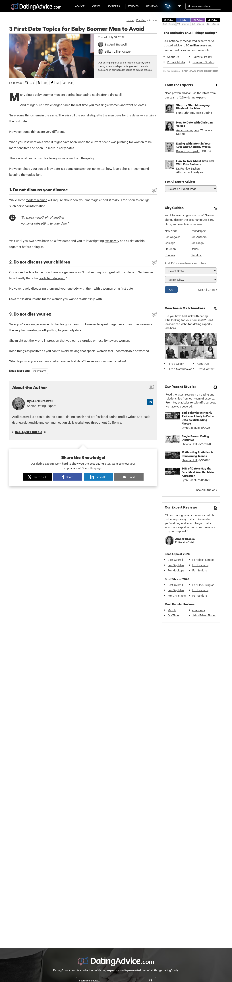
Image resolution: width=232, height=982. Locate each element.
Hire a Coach (176, 363)
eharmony (198, 610)
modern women (36, 200)
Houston (170, 249)
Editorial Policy (202, 57)
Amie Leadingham (187, 130)
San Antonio (199, 237)
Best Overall (175, 559)
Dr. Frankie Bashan (188, 168)
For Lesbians (200, 565)
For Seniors (199, 570)
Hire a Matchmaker (180, 369)
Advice (80, 6)
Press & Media (176, 62)
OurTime (173, 615)
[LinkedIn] (150, 402)
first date (127, 288)
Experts (114, 6)
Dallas (194, 249)
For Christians (177, 595)
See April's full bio (28, 432)
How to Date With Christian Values (194, 124)
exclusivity (112, 240)
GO (171, 289)
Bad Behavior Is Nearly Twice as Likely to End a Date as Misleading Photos (198, 418)
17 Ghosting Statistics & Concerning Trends (197, 454)
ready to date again (52, 278)
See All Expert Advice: (180, 182)
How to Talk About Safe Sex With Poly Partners (195, 162)
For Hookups (176, 570)
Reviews (152, 6)
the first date (18, 121)
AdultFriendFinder (204, 615)
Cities (96, 6)
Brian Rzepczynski (187, 151)
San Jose (196, 255)
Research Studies (203, 62)
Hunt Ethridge (185, 112)
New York (171, 231)
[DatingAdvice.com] (36, 7)
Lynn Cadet (189, 427)
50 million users (196, 45)
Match (172, 610)
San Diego (197, 243)
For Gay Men (176, 565)
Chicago (170, 243)
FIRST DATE (39, 371)
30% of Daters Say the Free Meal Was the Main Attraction (198, 472)
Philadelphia (198, 231)
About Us (173, 57)
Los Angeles (172, 237)
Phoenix (170, 255)
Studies (133, 6)
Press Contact (206, 369)
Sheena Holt (189, 444)
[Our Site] (179, 6)
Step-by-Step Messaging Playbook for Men (193, 106)
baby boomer (44, 94)
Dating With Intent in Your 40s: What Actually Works (193, 145)
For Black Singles (203, 559)
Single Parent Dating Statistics (195, 438)
